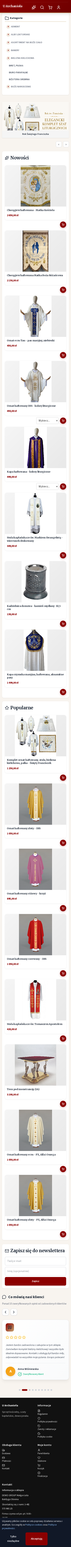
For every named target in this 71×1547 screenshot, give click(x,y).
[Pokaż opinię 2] (23, 1390)
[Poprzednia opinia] (5, 1312)
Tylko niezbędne (13, 1539)
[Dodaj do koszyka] (63, 224)
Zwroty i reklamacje (47, 1429)
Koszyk (41, 1468)
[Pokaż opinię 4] (33, 1390)
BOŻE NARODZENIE (21, 86)
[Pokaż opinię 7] (42, 1390)
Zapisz (35, 1281)
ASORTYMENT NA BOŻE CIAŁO (26, 42)
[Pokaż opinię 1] (20, 1390)
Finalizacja (43, 1476)
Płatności (6, 1461)
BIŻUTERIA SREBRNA (19, 79)
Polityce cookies (34, 1525)
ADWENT (15, 26)
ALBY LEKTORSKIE (20, 34)
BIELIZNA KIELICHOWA (22, 58)
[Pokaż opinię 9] (48, 1390)
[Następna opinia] (13, 1312)
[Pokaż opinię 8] (45, 1390)
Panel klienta (43, 1453)
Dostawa (6, 1453)
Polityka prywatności (47, 1421)
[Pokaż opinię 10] (51, 1390)
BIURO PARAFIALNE (18, 72)
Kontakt (5, 1468)
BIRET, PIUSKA (16, 65)
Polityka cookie (45, 1436)
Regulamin (43, 1414)
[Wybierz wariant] (63, 421)
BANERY (15, 50)
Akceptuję (36, 1539)
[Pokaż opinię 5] (36, 1390)
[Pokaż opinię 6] (39, 1390)
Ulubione (42, 1461)
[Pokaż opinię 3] (28, 1390)
